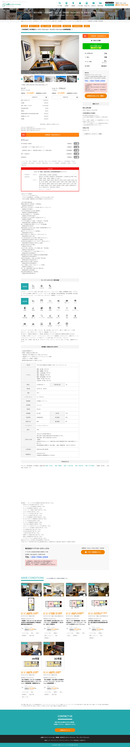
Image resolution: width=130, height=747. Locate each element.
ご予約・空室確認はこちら (94, 552)
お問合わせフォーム (65, 730)
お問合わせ (93, 5)
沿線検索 (66, 5)
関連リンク (47, 740)
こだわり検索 (80, 5)
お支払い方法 (87, 5)
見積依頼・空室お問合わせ (52, 135)
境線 (38, 369)
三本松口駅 (42, 373)
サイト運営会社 (75, 740)
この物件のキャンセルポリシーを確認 (93, 134)
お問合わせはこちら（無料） (96, 96)
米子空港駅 (42, 376)
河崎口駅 (42, 375)
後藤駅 (41, 371)
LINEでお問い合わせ (96, 46)
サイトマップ (54, 740)
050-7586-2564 (122, 5)
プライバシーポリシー (64, 740)
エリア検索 (59, 5)
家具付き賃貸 (100, 5)
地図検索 (73, 5)
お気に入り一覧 (110, 2)
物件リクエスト (109, 5)
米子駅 (41, 369)
